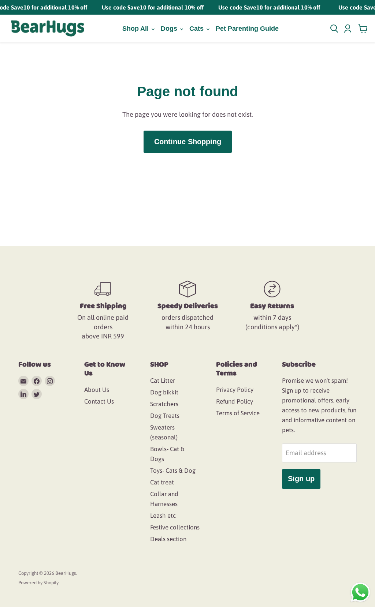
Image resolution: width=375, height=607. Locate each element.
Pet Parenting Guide (247, 28)
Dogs (170, 28)
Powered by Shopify (38, 582)
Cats (197, 28)
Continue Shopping (187, 142)
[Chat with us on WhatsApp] (360, 592)
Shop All (136, 28)
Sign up (301, 479)
